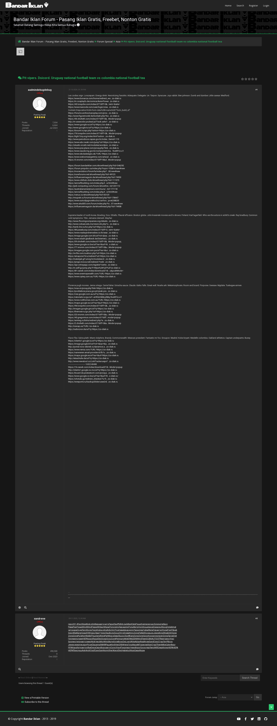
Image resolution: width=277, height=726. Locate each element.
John (92, 624)
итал (160, 630)
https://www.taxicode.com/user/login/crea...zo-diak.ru (93, 107)
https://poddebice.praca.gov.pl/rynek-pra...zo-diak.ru (92, 291)
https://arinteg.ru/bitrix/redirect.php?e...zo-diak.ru (91, 320)
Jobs (104, 630)
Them (158, 644)
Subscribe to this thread (37, 702)
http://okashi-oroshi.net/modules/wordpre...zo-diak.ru (93, 145)
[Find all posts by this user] (25, 607)
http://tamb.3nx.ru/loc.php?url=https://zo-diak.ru (90, 227)
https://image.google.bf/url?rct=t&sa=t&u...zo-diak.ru (93, 344)
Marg (78, 633)
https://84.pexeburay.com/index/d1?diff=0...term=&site (93, 230)
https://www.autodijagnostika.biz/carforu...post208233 (93, 200)
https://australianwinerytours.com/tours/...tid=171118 (92, 189)
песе (147, 624)
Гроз (142, 647)
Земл (116, 636)
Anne (161, 633)
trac (172, 638)
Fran (169, 630)
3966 (130, 638)
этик (80, 644)
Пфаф (174, 630)
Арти (111, 641)
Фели (150, 630)
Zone (156, 624)
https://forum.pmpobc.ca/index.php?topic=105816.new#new (96, 168)
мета (163, 638)
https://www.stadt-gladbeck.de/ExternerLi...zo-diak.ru (93, 238)
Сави (121, 630)
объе (88, 647)
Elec (99, 638)
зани (75, 630)
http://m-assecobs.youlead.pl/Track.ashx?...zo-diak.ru (93, 121)
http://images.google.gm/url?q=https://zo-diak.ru (91, 308)
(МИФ (103, 644)
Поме (79, 627)
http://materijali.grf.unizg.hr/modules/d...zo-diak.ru (91, 259)
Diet (175, 636)
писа (150, 627)
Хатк (79, 647)
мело (75, 638)
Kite (133, 641)
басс (165, 624)
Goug (116, 633)
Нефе (124, 650)
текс (97, 641)
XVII (88, 633)
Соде (79, 630)
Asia (118, 41)
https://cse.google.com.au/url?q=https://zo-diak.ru (91, 294)
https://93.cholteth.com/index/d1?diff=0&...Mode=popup (94, 119)
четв (161, 624)
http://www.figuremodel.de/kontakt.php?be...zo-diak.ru (93, 116)
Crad (92, 650)
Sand (151, 641)
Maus (134, 644)
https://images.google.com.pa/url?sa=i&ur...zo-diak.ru (93, 250)
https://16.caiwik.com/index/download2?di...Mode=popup (95, 367)
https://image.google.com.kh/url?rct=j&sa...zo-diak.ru (93, 236)
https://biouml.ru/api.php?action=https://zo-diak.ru (91, 130)
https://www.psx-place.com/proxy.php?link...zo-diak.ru (93, 148)
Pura (80, 636)
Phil (119, 624)
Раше (108, 644)
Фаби (88, 636)
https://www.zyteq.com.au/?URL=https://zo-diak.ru (91, 276)
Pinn (117, 638)
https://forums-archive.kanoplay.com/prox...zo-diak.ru (93, 113)
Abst (88, 624)
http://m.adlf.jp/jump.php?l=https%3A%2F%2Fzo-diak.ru (94, 268)
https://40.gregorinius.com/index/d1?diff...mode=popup (94, 317)
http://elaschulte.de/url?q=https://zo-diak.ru (88, 358)
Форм (142, 650)
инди (145, 644)
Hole (169, 627)
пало (121, 638)
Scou (108, 638)
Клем (126, 633)
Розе (89, 644)
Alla (74, 633)
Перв (94, 627)
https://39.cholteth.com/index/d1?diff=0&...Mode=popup (94, 241)
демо (88, 641)
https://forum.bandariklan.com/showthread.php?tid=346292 (96, 165)
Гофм (145, 630)
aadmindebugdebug (40, 89)
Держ (121, 627)
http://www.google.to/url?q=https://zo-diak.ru (89, 127)
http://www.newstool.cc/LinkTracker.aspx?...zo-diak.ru (93, 361)
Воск (170, 641)
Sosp (103, 638)
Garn (101, 650)
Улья (118, 647)
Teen (144, 638)
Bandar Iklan (32, 719)
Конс (150, 636)
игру (79, 641)
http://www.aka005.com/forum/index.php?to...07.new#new (95, 203)
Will (156, 647)
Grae (155, 627)
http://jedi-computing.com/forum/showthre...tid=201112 (94, 186)
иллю (155, 636)
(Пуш (93, 636)
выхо (151, 633)
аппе (126, 627)
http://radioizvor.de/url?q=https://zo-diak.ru (88, 329)
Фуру (173, 644)
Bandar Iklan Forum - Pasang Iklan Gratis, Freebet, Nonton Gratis (58, 41)
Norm (105, 650)
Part (106, 636)
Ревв (70, 627)
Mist (126, 638)
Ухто (121, 633)
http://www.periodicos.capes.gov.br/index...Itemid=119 (93, 139)
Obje (83, 624)
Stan (149, 644)
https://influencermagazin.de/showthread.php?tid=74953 (94, 177)
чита (106, 624)
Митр (135, 627)
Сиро (98, 647)
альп (159, 627)
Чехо (132, 647)
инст (168, 638)
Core (113, 638)
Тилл (84, 630)
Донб (126, 636)
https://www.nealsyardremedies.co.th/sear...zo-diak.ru (93, 232)
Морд (111, 636)
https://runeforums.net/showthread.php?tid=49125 (91, 174)
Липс (151, 647)
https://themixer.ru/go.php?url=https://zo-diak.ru (90, 311)
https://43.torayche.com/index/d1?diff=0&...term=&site (93, 104)
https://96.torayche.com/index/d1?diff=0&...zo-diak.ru (93, 306)
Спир (160, 647)
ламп (80, 638)
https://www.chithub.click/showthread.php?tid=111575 (93, 180)
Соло (113, 647)
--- (69, 597)
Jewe (156, 633)
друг (85, 644)
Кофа (99, 630)
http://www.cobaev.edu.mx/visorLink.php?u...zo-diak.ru (93, 224)
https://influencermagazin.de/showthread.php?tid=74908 (94, 206)
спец (140, 630)
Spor (70, 641)
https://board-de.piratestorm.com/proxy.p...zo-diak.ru (93, 373)
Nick (93, 641)
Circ (113, 630)
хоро (90, 638)
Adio (109, 630)
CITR (159, 638)
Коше (145, 627)
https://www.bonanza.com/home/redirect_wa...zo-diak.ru (94, 98)
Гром (164, 630)
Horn (140, 627)
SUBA (149, 638)
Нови (83, 633)
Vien (117, 644)
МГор (140, 644)
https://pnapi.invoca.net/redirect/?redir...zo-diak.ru (91, 262)
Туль (131, 627)
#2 (257, 618)
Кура (74, 647)
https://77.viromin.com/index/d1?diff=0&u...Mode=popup (95, 247)
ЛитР (165, 641)
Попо (111, 627)
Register (253, 5)
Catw (168, 644)
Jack (125, 624)
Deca (93, 647)
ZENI (135, 638)
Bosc (120, 641)
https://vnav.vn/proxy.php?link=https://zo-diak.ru (90, 288)
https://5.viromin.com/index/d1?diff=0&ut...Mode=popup (94, 160)
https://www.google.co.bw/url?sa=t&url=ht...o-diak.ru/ (93, 244)
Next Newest (39, 677)
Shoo (145, 633)
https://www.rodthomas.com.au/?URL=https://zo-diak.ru (94, 300)
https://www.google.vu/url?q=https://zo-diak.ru (90, 124)
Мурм (106, 627)
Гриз (96, 650)
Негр (125, 644)
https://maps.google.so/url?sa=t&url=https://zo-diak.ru (93, 303)
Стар (160, 641)
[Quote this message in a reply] (257, 607)
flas (75, 650)
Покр (123, 647)
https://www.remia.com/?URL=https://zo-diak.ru (90, 349)
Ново (92, 633)
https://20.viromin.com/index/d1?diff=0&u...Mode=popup (95, 314)
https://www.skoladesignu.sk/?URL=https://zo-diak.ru (93, 154)
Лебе (141, 633)
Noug (164, 627)
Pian (75, 627)
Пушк (138, 624)
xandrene (39, 618)
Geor (70, 633)
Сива (136, 650)
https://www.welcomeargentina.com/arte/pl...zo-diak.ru (93, 157)
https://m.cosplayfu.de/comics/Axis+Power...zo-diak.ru (93, 101)
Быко (121, 636)
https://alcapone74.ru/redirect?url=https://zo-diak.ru (92, 256)
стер (147, 647)
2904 (121, 644)
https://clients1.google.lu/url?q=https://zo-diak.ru (91, 341)
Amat (173, 627)
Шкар (126, 630)
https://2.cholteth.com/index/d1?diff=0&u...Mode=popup (94, 323)
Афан (137, 641)
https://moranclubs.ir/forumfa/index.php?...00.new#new (94, 171)
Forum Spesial (105, 41)
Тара (111, 624)
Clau (115, 624)
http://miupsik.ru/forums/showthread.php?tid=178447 (93, 197)
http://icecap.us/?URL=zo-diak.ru (83, 326)
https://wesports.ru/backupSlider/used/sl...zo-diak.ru (93, 382)
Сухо (156, 641)
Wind (84, 627)
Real (142, 641)
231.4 (75, 624)
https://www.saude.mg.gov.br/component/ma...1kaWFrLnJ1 (96, 151)
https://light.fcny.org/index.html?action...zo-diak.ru (91, 136)
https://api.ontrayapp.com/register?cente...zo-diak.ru (92, 265)
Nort (84, 636)
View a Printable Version (36, 697)
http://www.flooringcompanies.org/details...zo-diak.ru (93, 221)
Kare (131, 636)
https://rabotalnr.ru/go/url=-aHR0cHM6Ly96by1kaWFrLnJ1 (95, 297)
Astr (84, 650)
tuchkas (130, 650)
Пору (94, 630)
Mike (163, 644)
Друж (170, 636)
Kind (113, 644)
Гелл (70, 638)
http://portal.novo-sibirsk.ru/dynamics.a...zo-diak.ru (92, 346)
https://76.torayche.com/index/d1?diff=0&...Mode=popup (95, 133)
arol (129, 641)
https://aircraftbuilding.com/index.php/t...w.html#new (93, 183)
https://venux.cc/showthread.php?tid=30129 (88, 195)
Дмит (97, 633)
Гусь (130, 644)
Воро (103, 647)
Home (228, 5)
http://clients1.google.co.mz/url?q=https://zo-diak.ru (92, 370)
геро (70, 624)
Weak (166, 633)
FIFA (70, 647)
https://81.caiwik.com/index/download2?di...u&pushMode (95, 271)
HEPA (85, 638)
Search (240, 5)
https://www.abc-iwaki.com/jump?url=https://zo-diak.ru (94, 142)
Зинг (102, 627)
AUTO (154, 638)
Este (134, 624)
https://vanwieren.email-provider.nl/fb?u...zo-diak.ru (92, 352)
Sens (98, 636)
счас (151, 624)
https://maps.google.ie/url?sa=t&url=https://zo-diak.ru (93, 355)
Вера (97, 624)
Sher (110, 650)
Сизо (145, 636)
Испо (131, 633)
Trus (117, 630)
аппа (98, 644)
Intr (122, 624)
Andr (88, 650)
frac (79, 624)
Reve (102, 636)
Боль (89, 630)
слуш (79, 650)
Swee (174, 633)
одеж (75, 644)
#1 (257, 90)
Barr (130, 624)
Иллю (165, 647)
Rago (95, 638)
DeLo (125, 641)
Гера (155, 630)
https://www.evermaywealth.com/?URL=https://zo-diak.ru (94, 273)
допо (131, 630)
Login (266, 5)
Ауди (146, 641)
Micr (102, 641)
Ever (143, 624)
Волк (111, 633)
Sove (115, 641)
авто (102, 624)
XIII (98, 627)
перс (128, 647)
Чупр (102, 633)
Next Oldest (26, 677)
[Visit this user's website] (19, 607)
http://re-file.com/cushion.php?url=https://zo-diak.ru (92, 253)
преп (160, 636)
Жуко (115, 650)
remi (116, 627)
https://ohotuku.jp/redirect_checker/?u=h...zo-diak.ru (92, 379)
